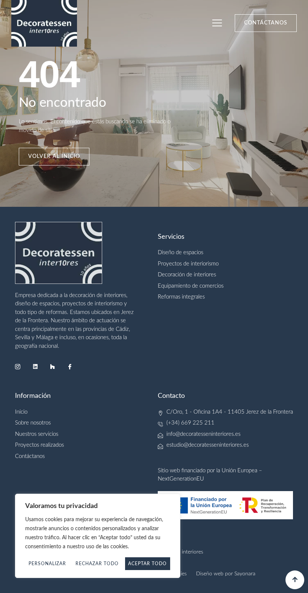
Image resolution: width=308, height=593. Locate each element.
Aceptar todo (147, 563)
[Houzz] (52, 366)
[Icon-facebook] (70, 366)
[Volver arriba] (294, 579)
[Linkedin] (35, 366)
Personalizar (47, 563)
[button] (217, 23)
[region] (97, 536)
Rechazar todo (97, 563)
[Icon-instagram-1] (17, 366)
